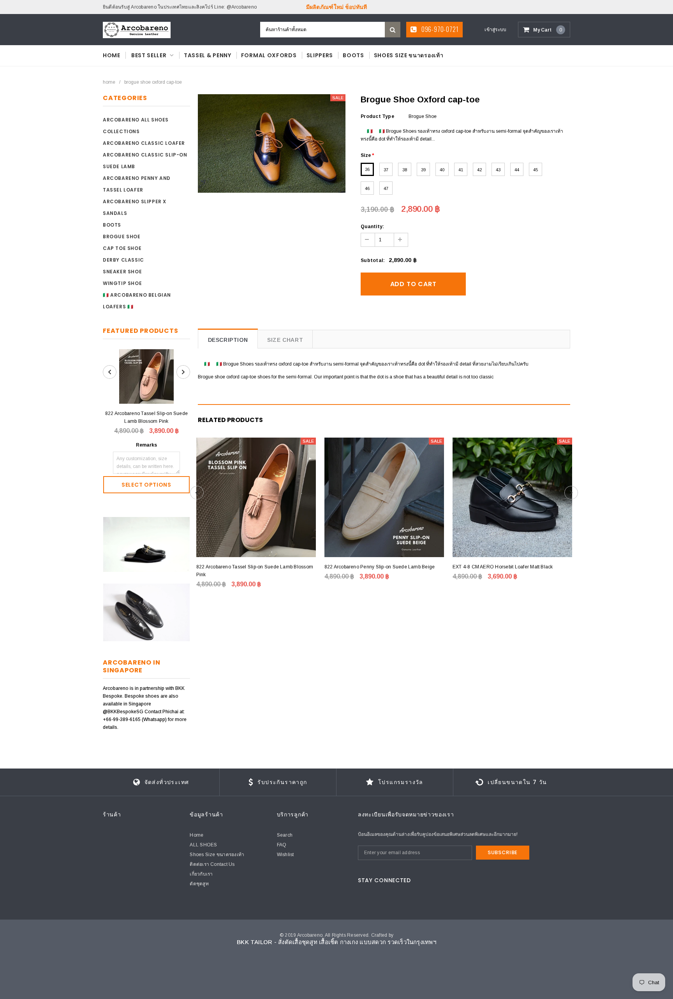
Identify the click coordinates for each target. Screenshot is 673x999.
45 (535, 169)
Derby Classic (123, 260)
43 (498, 169)
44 (516, 169)
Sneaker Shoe (122, 271)
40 (442, 169)
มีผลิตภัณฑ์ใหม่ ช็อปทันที (336, 7)
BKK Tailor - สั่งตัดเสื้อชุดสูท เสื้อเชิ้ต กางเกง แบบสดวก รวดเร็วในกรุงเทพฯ (336, 942)
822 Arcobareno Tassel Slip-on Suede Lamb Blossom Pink (146, 417)
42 (479, 169)
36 (367, 169)
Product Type (377, 116)
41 (460, 169)
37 (386, 169)
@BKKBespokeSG (123, 711)
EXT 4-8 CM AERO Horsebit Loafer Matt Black (503, 567)
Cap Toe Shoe (122, 248)
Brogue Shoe (122, 236)
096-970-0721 (439, 29)
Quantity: (372, 226)
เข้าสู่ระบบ (495, 29)
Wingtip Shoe (122, 283)
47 (386, 188)
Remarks (146, 445)
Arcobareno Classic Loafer (144, 143)
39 (423, 169)
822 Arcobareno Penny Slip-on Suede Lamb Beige (379, 567)
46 (367, 188)
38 (404, 169)
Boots (112, 225)
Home (109, 82)
